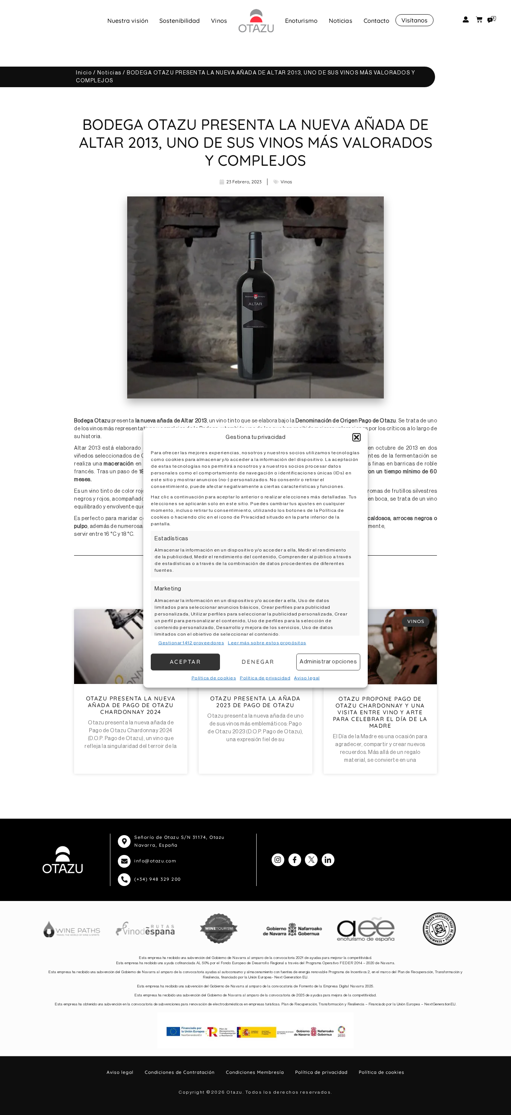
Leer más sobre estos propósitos (267, 642)
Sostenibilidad (179, 20)
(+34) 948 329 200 (157, 879)
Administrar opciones (328, 662)
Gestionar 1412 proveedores (191, 642)
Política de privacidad (265, 677)
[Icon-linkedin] (328, 859)
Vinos (219, 20)
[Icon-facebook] (294, 859)
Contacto (377, 20)
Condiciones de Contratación (180, 1072)
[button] (356, 437)
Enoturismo (301, 20)
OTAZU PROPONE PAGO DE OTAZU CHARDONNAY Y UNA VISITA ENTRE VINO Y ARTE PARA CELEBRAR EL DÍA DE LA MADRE (380, 712)
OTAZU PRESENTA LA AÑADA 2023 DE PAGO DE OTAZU (255, 702)
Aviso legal (307, 677)
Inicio (84, 73)
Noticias (340, 20)
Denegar (258, 661)
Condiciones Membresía (255, 1072)
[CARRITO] (479, 19)
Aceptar (185, 661)
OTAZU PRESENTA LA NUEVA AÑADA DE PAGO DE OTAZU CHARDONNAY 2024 (131, 705)
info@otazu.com (155, 861)
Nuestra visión (127, 20)
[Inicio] (256, 20)
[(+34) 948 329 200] (124, 879)
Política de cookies (214, 677)
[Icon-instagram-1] (278, 859)
